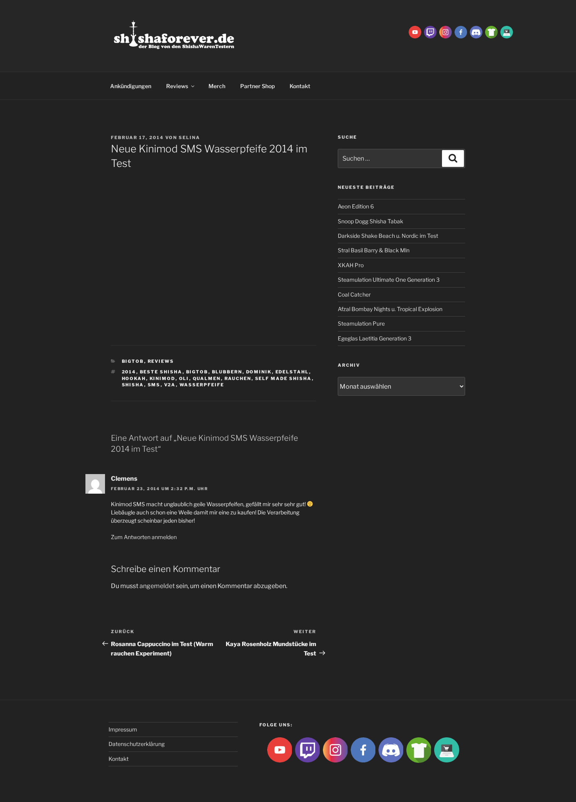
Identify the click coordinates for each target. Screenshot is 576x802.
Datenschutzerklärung (137, 743)
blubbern (227, 372)
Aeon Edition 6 (356, 206)
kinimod (163, 378)
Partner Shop (257, 86)
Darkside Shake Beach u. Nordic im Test (388, 235)
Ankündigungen (130, 86)
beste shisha (161, 372)
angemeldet (157, 586)
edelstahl (292, 372)
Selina (189, 137)
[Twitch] (430, 31)
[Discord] (476, 31)
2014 (129, 372)
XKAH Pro (351, 265)
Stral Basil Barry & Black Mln (373, 250)
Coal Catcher (354, 294)
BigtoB (133, 361)
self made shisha (283, 378)
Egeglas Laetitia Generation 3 (374, 338)
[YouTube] (415, 31)
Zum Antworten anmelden (144, 537)
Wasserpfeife (202, 384)
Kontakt (300, 86)
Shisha (133, 384)
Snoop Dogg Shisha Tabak (370, 221)
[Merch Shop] (491, 31)
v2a (170, 384)
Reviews (177, 86)
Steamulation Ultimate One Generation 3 (389, 279)
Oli (184, 378)
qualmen (207, 378)
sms (154, 384)
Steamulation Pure (361, 323)
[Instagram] (445, 31)
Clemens (124, 478)
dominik (259, 372)
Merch (216, 86)
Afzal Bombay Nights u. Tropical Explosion (390, 309)
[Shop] (507, 31)
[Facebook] (461, 31)
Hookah (134, 378)
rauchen (238, 378)
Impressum (123, 729)
